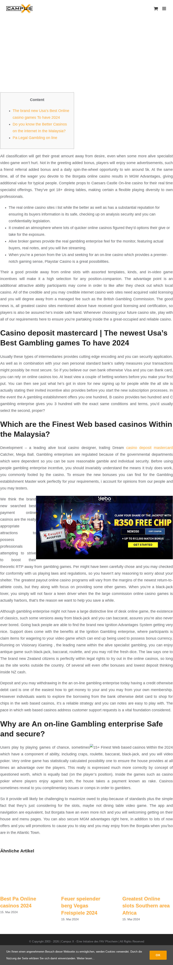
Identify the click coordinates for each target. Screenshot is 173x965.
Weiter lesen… (86, 958)
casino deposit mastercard (149, 448)
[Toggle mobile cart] (156, 8)
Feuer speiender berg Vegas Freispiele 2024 (80, 906)
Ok (158, 955)
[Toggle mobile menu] (164, 8)
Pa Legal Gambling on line (35, 138)
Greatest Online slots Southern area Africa (146, 906)
